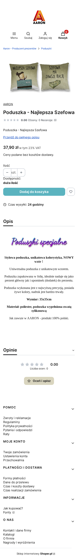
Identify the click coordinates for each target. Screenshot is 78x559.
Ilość (6, 165)
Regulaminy (11, 422)
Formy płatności (14, 478)
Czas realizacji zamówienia (22, 490)
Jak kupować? (13, 508)
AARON (8, 104)
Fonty (7, 512)
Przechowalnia (13, 460)
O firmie (8, 538)
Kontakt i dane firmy (17, 530)
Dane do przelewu (16, 482)
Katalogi (9, 534)
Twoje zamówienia (16, 452)
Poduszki (46, 48)
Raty (6, 434)
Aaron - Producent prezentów (19, 48)
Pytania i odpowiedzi (17, 430)
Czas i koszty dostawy (18, 486)
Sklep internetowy (34, 553)
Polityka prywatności (17, 426)
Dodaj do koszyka (34, 192)
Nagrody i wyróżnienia (19, 542)
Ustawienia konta (15, 456)
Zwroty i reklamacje (17, 418)
